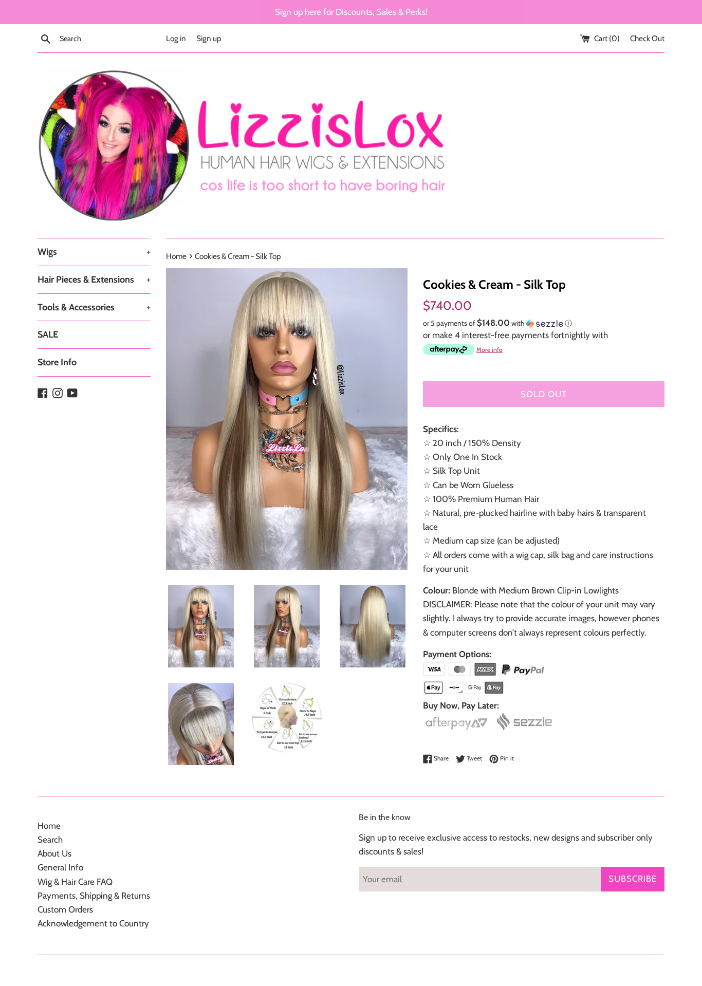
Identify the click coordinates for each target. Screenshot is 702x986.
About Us (54, 853)
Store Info (57, 362)
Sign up (208, 38)
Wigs (94, 251)
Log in (176, 38)
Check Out (647, 38)
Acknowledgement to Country (93, 923)
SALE (48, 334)
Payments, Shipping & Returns (94, 895)
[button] (543, 323)
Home (49, 826)
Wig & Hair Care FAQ (75, 882)
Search (50, 839)
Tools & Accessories (94, 307)
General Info (60, 867)
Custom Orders (65, 909)
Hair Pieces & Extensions (94, 279)
